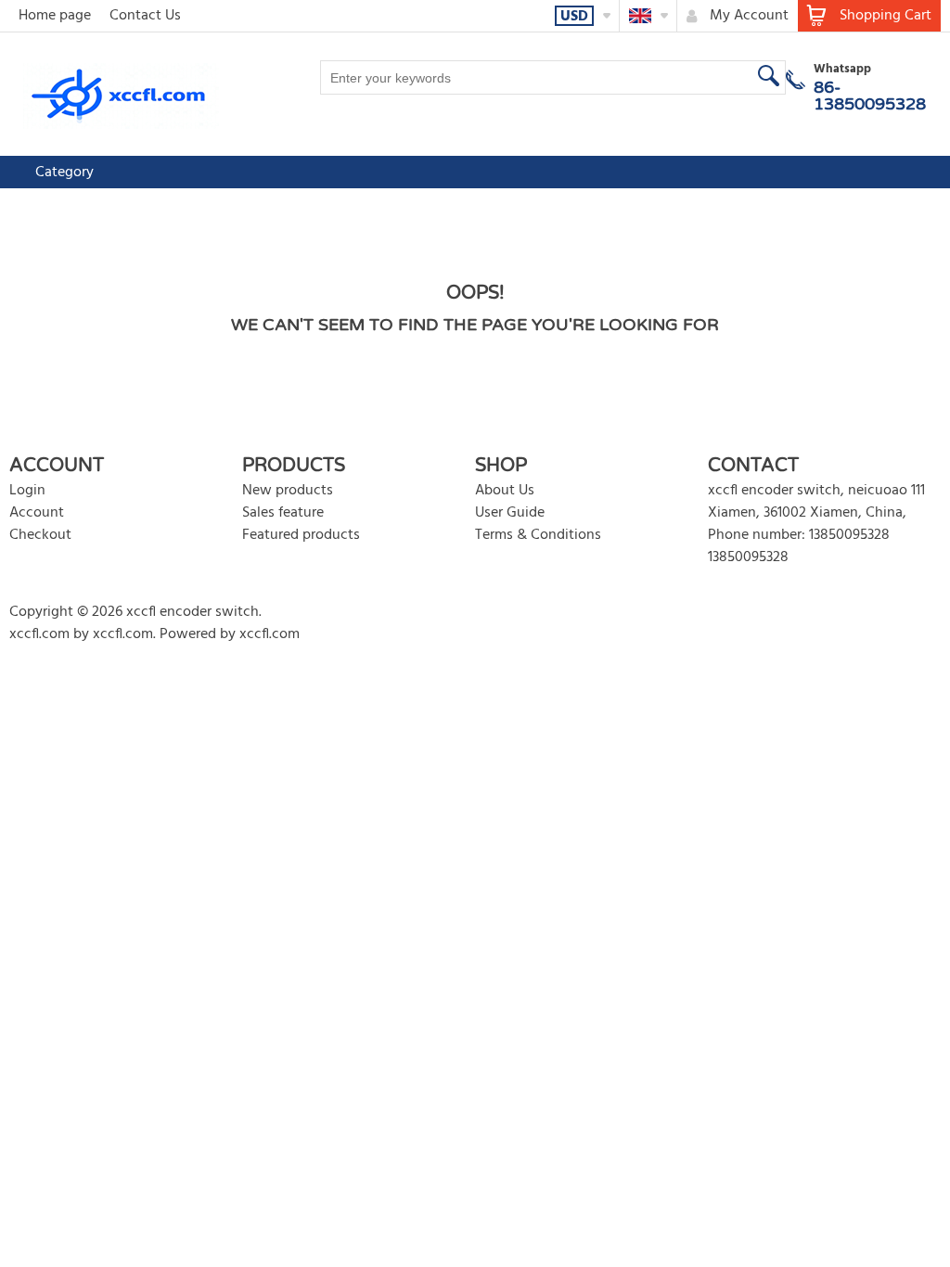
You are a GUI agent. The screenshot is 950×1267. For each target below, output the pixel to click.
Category (64, 172)
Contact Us (145, 16)
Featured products (301, 535)
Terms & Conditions (538, 535)
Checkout (40, 535)
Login (27, 491)
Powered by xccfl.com (230, 634)
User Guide (510, 513)
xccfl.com (39, 634)
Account (36, 513)
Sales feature (283, 513)
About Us (504, 491)
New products (287, 491)
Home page (55, 16)
